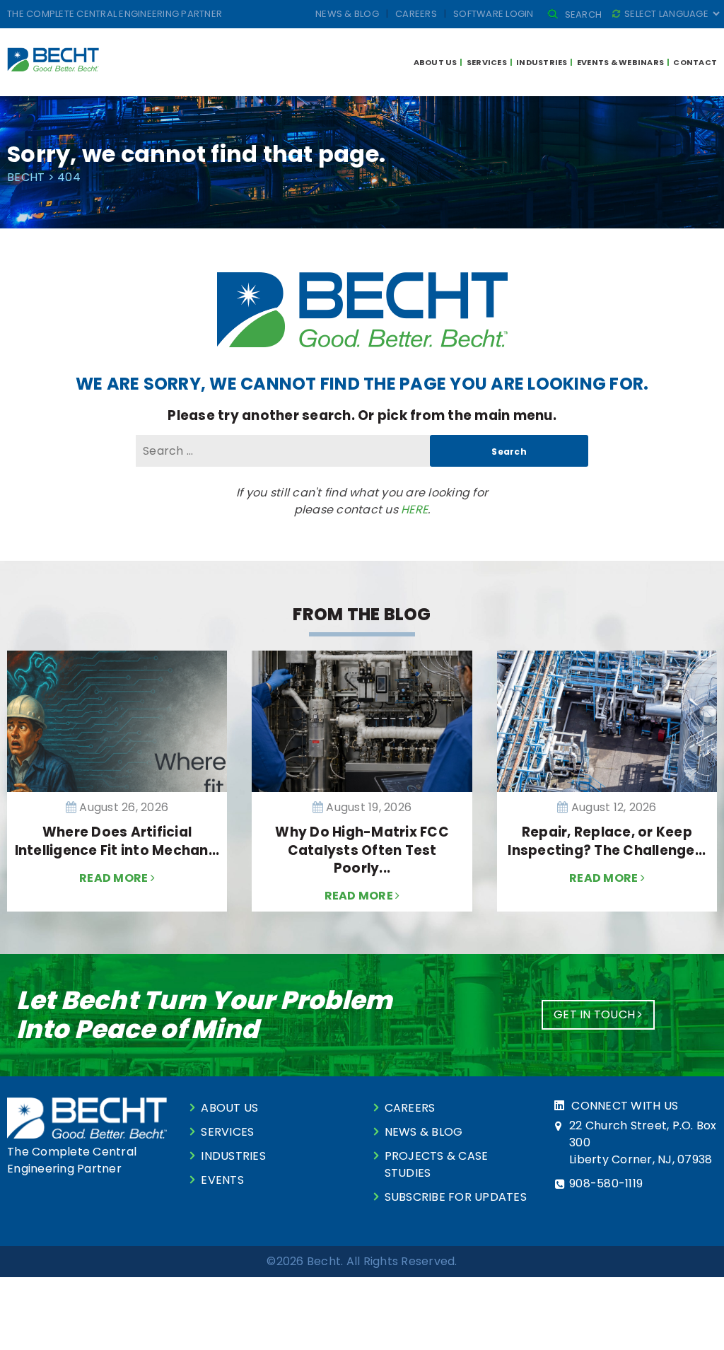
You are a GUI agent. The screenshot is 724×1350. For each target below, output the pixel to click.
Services (487, 62)
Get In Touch (596, 1014)
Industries (542, 62)
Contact (695, 62)
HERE (414, 509)
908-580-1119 (606, 1183)
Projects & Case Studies (437, 1164)
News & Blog (347, 14)
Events (222, 1180)
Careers (416, 14)
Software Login (493, 14)
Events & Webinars (620, 62)
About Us (435, 62)
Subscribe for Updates (456, 1197)
